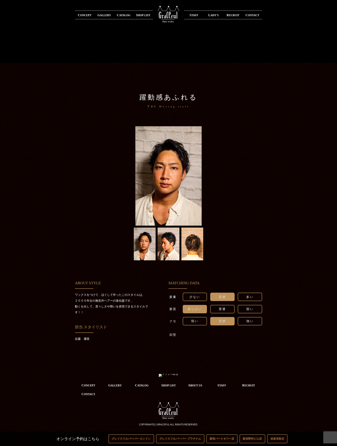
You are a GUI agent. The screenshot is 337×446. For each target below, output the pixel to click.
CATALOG (123, 15)
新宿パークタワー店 (222, 438)
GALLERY (104, 15)
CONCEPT (84, 15)
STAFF (194, 15)
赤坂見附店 (277, 438)
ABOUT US (195, 385)
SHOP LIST (143, 15)
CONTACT (252, 15)
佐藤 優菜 (82, 338)
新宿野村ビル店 (252, 438)
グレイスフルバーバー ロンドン (131, 438)
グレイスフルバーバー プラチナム (180, 438)
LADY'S (213, 15)
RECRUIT (233, 15)
